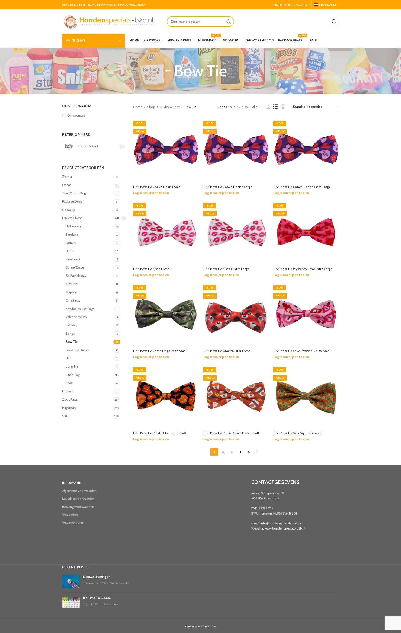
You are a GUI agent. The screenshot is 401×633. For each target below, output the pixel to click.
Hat (68, 358)
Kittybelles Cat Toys (80, 309)
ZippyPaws (70, 399)
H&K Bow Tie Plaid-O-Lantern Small (159, 433)
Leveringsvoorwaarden (78, 498)
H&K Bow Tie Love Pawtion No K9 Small (302, 351)
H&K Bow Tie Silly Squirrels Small (297, 433)
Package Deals (72, 201)
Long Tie (72, 366)
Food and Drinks (77, 350)
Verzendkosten (73, 522)
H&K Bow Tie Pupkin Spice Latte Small (231, 433)
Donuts (71, 243)
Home (137, 107)
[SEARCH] (228, 21)
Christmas (73, 300)
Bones (70, 333)
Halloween (73, 226)
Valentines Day (76, 317)
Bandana (72, 234)
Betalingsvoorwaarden (78, 507)
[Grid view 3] (275, 107)
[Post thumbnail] (71, 581)
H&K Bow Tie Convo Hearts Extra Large (302, 187)
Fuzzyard (68, 391)
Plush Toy (73, 375)
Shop (151, 107)
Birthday (71, 325)
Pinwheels (73, 259)
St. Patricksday (76, 276)
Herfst (70, 251)
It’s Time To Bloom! (97, 598)
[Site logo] (108, 21)
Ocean (67, 185)
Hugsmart (69, 408)
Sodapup (68, 210)
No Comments (119, 583)
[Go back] (168, 71)
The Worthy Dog (74, 193)
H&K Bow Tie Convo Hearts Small (157, 187)
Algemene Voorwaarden (79, 491)
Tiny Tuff (72, 284)
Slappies (72, 292)
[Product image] (236, 314)
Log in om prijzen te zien (151, 193)
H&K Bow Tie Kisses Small (152, 269)
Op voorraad (76, 115)
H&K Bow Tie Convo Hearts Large (227, 187)
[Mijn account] (334, 21)
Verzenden (70, 514)
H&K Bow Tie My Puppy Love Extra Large (302, 269)
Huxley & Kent (72, 218)
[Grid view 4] (283, 107)
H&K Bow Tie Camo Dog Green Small (160, 351)
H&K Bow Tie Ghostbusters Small (227, 351)
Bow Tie (72, 342)
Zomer (67, 177)
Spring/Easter (75, 267)
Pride (69, 383)
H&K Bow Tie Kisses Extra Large (226, 269)
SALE (65, 416)
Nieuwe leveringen (96, 577)
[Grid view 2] (268, 107)
